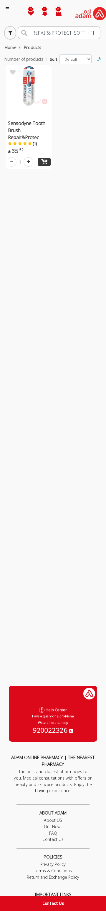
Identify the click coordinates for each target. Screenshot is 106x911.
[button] (41, 13)
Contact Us (53, 903)
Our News (53, 826)
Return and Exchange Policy (53, 877)
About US (53, 820)
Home (10, 47)
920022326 (51, 730)
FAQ (53, 833)
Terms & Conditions (53, 870)
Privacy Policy (53, 864)
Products (32, 47)
